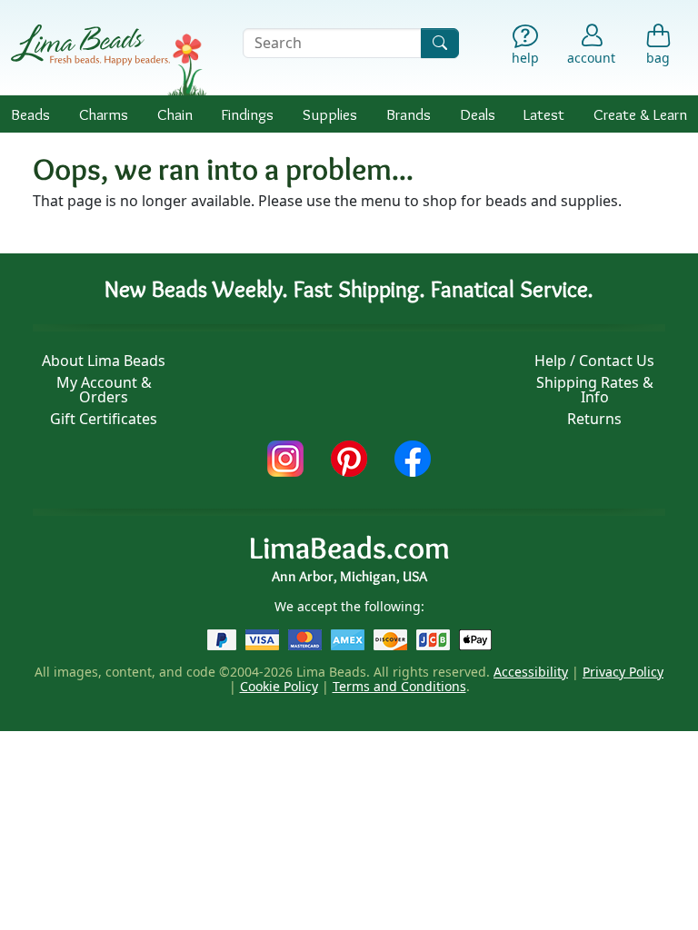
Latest (544, 114)
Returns (594, 419)
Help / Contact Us (594, 361)
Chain (175, 114)
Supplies (330, 114)
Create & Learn (640, 114)
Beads (30, 114)
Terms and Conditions (399, 686)
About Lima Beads (103, 361)
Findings (247, 114)
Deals (477, 114)
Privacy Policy (623, 671)
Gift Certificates (103, 419)
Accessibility (531, 671)
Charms (103, 114)
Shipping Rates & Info (594, 389)
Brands (408, 114)
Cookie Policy (279, 686)
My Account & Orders (104, 389)
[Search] (440, 43)
